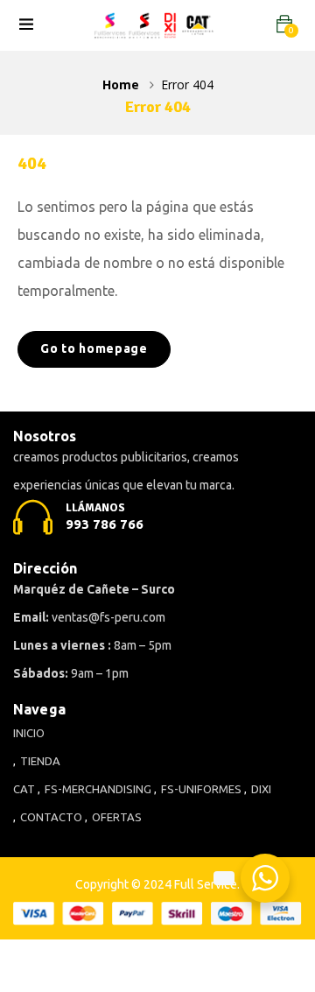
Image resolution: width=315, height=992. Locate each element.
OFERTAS (117, 817)
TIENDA (40, 761)
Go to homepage (94, 348)
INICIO (29, 733)
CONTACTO (51, 817)
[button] (284, 24)
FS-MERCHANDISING (98, 789)
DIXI (261, 789)
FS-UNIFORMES (201, 789)
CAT (24, 789)
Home (120, 84)
